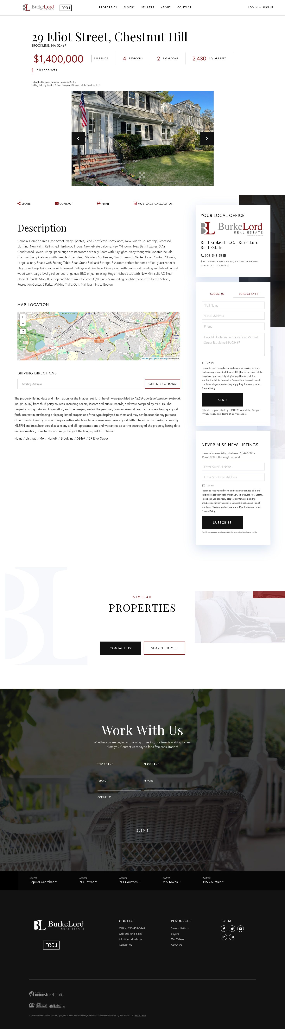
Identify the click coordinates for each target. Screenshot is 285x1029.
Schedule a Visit (248, 293)
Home (18, 438)
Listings (31, 438)
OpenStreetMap (160, 358)
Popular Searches (42, 882)
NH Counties (128, 882)
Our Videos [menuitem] (177, 939)
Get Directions (162, 384)
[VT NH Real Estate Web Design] (142, 994)
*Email (102, 780)
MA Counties (212, 882)
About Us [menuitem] (176, 944)
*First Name (105, 764)
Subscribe (222, 522)
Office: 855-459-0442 (132, 928)
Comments (105, 797)
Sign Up (268, 7)
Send (222, 400)
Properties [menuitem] (108, 7)
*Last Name (151, 764)
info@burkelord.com (130, 939)
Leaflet (145, 358)
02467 (81, 438)
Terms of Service (231, 413)
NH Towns (86, 882)
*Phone (149, 780)
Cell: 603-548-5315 (130, 933)
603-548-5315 (215, 255)
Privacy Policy (208, 388)
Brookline (67, 438)
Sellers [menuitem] (147, 7)
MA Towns (170, 882)
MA (42, 438)
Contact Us (207, 265)
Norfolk (52, 438)
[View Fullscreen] (23, 331)
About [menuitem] (166, 7)
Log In (253, 7)
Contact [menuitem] (184, 7)
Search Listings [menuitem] (180, 928)
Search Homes (164, 648)
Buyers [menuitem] (129, 7)
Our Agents (222, 265)
